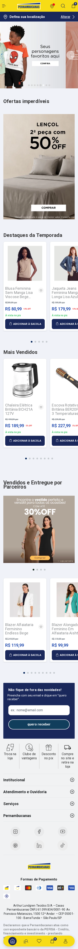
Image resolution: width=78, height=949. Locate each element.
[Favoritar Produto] (41, 290)
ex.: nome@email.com (27, 710)
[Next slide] (70, 55)
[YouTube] (63, 832)
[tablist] (39, 339)
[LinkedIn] (39, 845)
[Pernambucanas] (29, 6)
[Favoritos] (39, 941)
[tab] (29, 85)
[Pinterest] (15, 845)
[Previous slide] (7, 55)
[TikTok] (62, 845)
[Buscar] (26, 941)
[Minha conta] (65, 941)
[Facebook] (39, 832)
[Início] (12, 941)
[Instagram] (15, 832)
